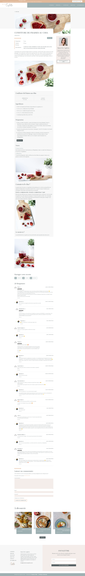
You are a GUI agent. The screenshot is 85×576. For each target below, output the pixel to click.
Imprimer (20, 140)
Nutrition (65, 5)
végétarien (43, 48)
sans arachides (43, 46)
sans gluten (49, 46)
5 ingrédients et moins (36, 46)
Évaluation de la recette (19, 475)
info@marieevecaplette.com (27, 562)
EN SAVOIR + (63, 58)
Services (58, 5)
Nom (15, 490)
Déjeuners (17, 35)
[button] (15, 38)
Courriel (16, 494)
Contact (12, 558)
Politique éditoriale (43, 574)
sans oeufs (35, 48)
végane (39, 48)
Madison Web (34, 574)
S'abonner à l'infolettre (19, 498)
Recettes (73, 5)
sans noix (31, 48)
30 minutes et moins (27, 46)
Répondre (20, 304)
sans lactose (26, 48)
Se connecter (80, 5)
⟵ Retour (16, 11)
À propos (51, 5)
